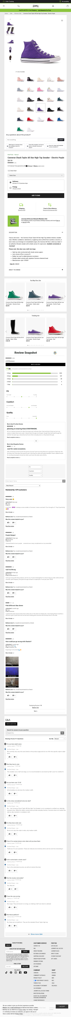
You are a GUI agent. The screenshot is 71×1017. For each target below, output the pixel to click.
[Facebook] (21, 972)
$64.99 (7, 305)
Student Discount (56, 956)
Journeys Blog (55, 951)
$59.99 (48, 305)
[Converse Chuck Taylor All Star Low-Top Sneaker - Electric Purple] (55, 292)
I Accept (62, 1006)
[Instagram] (16, 972)
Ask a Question (11, 724)
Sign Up (8, 945)
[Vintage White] (50, 78)
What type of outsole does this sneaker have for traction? (15, 146)
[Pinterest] (12, 972)
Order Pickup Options (39, 958)
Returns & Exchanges (40, 953)
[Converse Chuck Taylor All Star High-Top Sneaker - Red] (55, 327)
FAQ (35, 948)
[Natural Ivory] (40, 78)
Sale (53, 983)
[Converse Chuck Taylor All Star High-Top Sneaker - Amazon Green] (15, 292)
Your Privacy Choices (42, 980)
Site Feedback (37, 964)
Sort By (51, 738)
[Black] (30, 78)
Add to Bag (36, 195)
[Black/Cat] (40, 98)
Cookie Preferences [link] (39, 1000)
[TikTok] (7, 972)
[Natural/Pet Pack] (50, 98)
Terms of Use (37, 983)
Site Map (36, 966)
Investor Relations (39, 993)
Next (10, 61)
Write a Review (35, 364)
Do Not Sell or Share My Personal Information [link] (40, 996)
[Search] (18, 6)
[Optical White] (40, 118)
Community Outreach (39, 975)
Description (13, 232)
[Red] (30, 118)
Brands (54, 972)
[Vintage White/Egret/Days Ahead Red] (20, 108)
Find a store (17, 963)
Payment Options (38, 961)
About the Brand (14, 270)
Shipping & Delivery (39, 956)
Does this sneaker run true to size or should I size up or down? (36, 146)
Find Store (25, 966)
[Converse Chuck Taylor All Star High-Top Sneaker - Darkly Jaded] (35, 292)
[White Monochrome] (30, 127)
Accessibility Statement (40, 985)
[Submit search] (62, 732)
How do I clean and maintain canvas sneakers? (56, 146)
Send (61, 139)
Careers (36, 972)
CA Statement (37, 988)
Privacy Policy (38, 978)
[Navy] (20, 118)
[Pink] (40, 88)
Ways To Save (55, 953)
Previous (10, 18)
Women (54, 975)
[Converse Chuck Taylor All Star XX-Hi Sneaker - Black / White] (15, 327)
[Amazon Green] (20, 127)
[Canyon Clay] (60, 78)
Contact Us (37, 946)
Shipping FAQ (21, 210)
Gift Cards (54, 958)
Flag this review (10, 526)
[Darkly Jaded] (60, 98)
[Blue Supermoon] (60, 88)
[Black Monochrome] (50, 108)
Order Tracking (10, 1)
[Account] (53, 6)
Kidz (53, 980)
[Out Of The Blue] (20, 88)
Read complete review (13, 437)
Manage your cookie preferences (12, 1007)
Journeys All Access (57, 948)
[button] (12, 661)
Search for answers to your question (18, 730)
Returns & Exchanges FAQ (50, 210)
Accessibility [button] (65, 1)
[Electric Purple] (40, 108)
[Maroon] (50, 118)
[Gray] (30, 108)
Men (53, 978)
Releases (54, 985)
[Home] (35, 6)
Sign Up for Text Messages (17, 949)
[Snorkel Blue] (60, 118)
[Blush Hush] (30, 88)
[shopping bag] (68, 6)
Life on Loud (54, 946)
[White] (20, 98)
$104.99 (8, 341)
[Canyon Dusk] (20, 78)
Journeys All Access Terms (41, 990)
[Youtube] (26, 972)
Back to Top (35, 707)
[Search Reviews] (63, 481)
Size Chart (14, 170)
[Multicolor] (50, 88)
